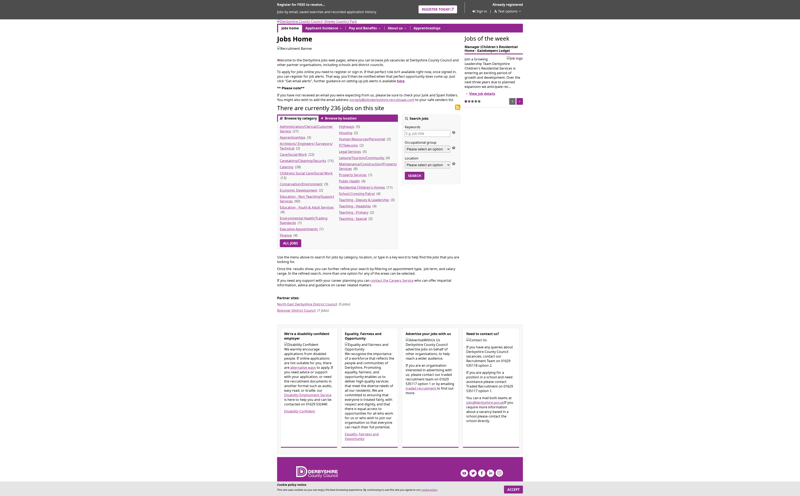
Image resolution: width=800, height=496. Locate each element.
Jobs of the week (487, 38)
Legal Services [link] (350, 151)
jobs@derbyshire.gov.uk (485, 402)
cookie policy (429, 490)
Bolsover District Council (296, 310)
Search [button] (414, 175)
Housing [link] (345, 133)
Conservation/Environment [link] (301, 184)
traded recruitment (421, 388)
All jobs (290, 243)
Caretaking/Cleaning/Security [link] (303, 160)
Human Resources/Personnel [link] (362, 139)
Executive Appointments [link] (299, 229)
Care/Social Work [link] (293, 154)
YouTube (464, 473)
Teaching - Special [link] (353, 218)
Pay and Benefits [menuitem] (363, 28)
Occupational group (420, 142)
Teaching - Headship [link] (355, 206)
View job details (482, 93)
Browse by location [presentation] (340, 118)
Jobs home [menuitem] (290, 28)
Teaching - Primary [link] (353, 212)
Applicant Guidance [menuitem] (321, 28)
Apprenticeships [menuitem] (427, 28)
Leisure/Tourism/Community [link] (362, 158)
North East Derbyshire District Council (307, 304)
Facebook (481, 473)
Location (411, 158)
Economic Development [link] (298, 190)
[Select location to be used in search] (453, 163)
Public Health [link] (349, 181)
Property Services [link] (353, 175)
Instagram (499, 473)
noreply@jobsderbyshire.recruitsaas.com (381, 99)
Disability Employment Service (307, 395)
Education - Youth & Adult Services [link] (307, 207)
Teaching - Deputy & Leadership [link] (364, 200)
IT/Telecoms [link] (348, 145)
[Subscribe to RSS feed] (457, 107)
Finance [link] (286, 235)
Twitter (473, 473)
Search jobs (419, 118)
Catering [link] (286, 167)
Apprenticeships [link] (292, 137)
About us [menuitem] (395, 28)
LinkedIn (490, 473)
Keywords (412, 127)
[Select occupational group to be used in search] (453, 148)
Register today (436, 9)
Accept (513, 489)
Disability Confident (299, 411)
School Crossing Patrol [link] (357, 193)
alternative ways (303, 367)
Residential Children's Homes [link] (362, 187)
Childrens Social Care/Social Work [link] (306, 173)
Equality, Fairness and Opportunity (362, 436)
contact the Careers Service (392, 280)
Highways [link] (346, 126)
